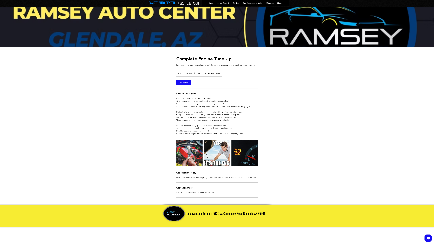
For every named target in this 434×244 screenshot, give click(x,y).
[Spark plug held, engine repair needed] (189, 153)
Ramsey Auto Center (162, 3)
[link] (183, 82)
